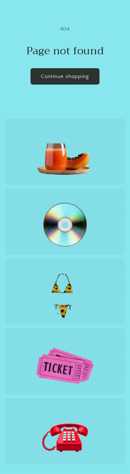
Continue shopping (65, 76)
